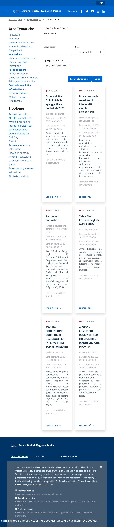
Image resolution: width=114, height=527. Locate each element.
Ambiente (14, 38)
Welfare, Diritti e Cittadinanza (17, 99)
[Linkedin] (102, 11)
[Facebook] (80, 11)
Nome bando (50, 33)
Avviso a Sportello (18, 114)
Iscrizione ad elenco (19, 133)
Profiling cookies (26, 509)
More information (43, 484)
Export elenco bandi (79, 78)
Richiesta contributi (19, 176)
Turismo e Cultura (17, 93)
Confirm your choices (15, 520)
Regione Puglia (34, 19)
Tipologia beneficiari (53, 60)
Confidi (12, 141)
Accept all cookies (43, 520)
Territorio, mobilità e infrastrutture (20, 87)
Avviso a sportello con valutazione (20, 147)
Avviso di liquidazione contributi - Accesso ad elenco (20, 160)
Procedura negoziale (19, 153)
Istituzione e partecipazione (23, 58)
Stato (77, 47)
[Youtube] (91, 11)
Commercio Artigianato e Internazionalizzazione (21, 44)
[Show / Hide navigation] (5, 11)
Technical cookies (26, 490)
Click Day (13, 137)
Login (101, 2)
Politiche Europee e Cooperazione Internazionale (23, 75)
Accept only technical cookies (77, 520)
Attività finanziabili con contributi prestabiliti (20, 120)
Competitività (16, 50)
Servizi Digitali (15, 19)
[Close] (101, 467)
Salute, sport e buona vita (22, 81)
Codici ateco (49, 47)
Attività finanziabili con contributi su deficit (20, 127)
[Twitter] (86, 11)
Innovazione (15, 54)
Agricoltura (14, 35)
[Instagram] (97, 11)
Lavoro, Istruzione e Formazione (19, 64)
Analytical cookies (26, 498)
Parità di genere (17, 70)
